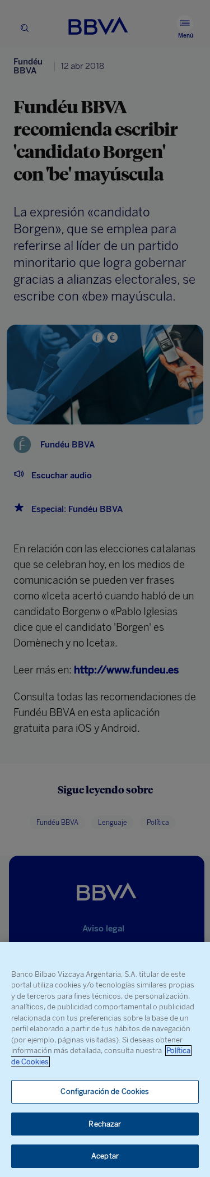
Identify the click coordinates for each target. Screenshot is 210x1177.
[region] (105, 1059)
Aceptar (105, 1156)
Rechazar (104, 1124)
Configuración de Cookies (104, 1091)
